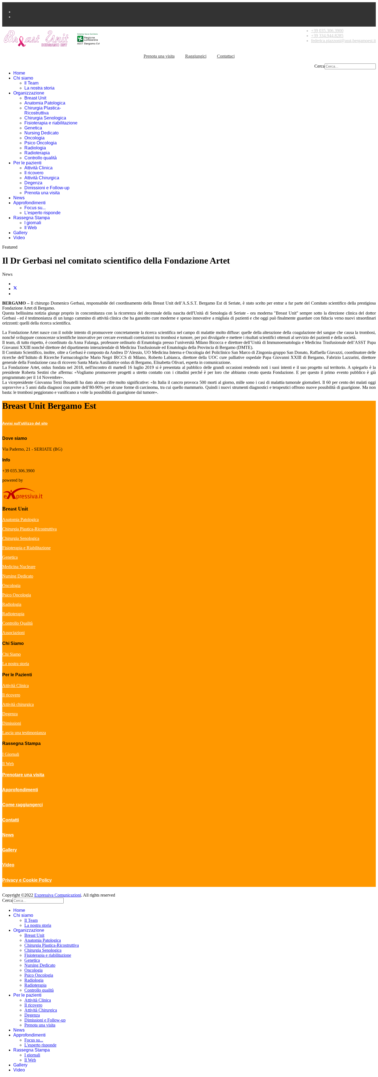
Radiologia (35, 148)
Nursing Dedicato (41, 133)
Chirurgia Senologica (45, 118)
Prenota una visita (159, 56)
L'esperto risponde (42, 212)
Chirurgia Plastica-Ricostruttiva (42, 110)
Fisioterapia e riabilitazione (50, 123)
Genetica (33, 128)
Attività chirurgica (18, 704)
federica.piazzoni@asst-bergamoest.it (343, 40)
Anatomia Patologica (44, 103)
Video (19, 237)
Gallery (20, 232)
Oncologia (34, 138)
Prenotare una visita (23, 774)
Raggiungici (195, 56)
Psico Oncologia (40, 143)
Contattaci (226, 56)
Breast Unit (35, 98)
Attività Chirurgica (41, 177)
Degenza (33, 182)
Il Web (30, 227)
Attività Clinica (38, 167)
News (19, 197)
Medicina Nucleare (18, 566)
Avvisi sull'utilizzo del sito (25, 423)
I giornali (32, 222)
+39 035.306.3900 (327, 30)
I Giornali (10, 754)
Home (19, 73)
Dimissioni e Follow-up (46, 187)
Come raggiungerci (22, 804)
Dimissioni (11, 723)
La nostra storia (39, 88)
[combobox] (350, 66)
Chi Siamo (11, 654)
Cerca (319, 66)
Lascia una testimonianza (24, 732)
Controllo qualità (40, 157)
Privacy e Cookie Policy (27, 880)
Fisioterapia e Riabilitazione (26, 547)
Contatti (10, 820)
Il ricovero (33, 172)
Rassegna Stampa (31, 217)
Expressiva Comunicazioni (57, 895)
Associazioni (13, 632)
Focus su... (35, 207)
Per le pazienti (27, 162)
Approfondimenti (29, 202)
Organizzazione (28, 93)
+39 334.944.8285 (327, 35)
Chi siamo (23, 78)
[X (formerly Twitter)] (15, 288)
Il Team (31, 83)
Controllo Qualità (17, 623)
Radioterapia (37, 152)
